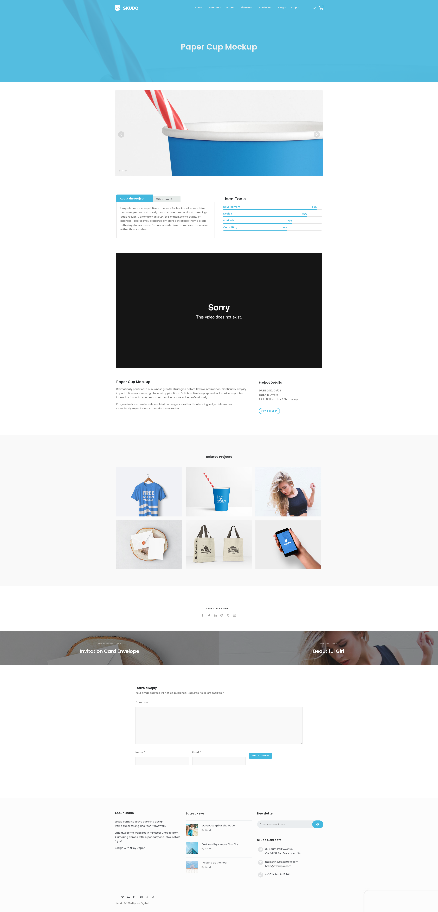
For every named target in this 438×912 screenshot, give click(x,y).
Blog (281, 7)
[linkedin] (216, 615)
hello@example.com (278, 866)
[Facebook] (117, 897)
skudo (208, 830)
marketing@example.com (281, 861)
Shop (294, 7)
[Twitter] (123, 897)
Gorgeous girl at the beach (219, 825)
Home (198, 7)
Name (140, 752)
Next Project (328, 643)
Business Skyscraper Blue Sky (220, 844)
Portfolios (265, 7)
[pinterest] (222, 615)
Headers (214, 7)
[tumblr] (228, 615)
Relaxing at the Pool (214, 862)
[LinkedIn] (128, 897)
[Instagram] (147, 897)
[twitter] (209, 615)
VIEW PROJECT (269, 411)
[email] (235, 615)
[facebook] (203, 615)
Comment (142, 702)
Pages (230, 7)
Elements (246, 7)
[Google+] (134, 897)
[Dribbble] (153, 897)
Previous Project (109, 643)
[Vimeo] (141, 897)
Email (196, 752)
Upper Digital (140, 903)
